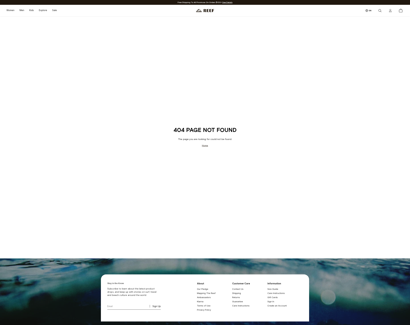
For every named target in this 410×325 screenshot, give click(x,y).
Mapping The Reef (206, 293)
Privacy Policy (204, 310)
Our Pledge (202, 289)
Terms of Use (203, 305)
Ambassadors (204, 297)
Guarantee (237, 301)
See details (227, 2)
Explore (43, 10)
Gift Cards (272, 297)
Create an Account (277, 305)
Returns (236, 297)
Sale (54, 10)
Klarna (200, 301)
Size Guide (272, 289)
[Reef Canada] (205, 10)
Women (10, 10)
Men (22, 10)
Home (205, 145)
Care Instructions (241, 305)
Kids (31, 10)
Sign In (270, 301)
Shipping (236, 293)
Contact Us (237, 289)
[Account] (390, 10)
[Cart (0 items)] (401, 10)
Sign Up (156, 306)
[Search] (380, 10)
